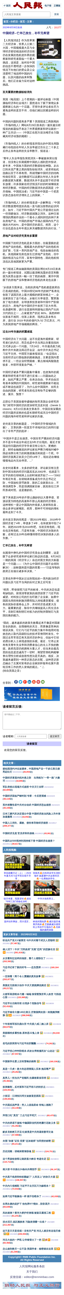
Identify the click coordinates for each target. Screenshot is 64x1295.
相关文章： (9, 763)
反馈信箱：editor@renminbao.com (32, 1276)
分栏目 (14, 21)
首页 (5, 21)
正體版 (57, 5)
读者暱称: (8, 736)
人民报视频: (10, 850)
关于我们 (32, 1271)
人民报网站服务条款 (32, 1266)
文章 (29, 21)
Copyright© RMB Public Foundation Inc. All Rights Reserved (32, 1258)
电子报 (48, 5)
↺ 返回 (7, 5)
